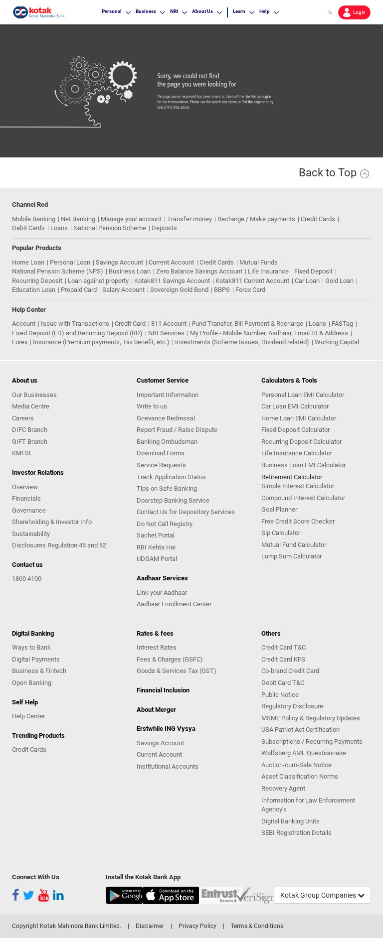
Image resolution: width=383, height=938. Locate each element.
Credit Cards (318, 219)
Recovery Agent (283, 788)
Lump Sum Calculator (291, 556)
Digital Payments (36, 659)
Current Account (171, 262)
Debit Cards (28, 228)
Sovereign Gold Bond (179, 289)
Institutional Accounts (167, 766)
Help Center (28, 716)
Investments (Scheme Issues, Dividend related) (242, 342)
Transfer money (189, 219)
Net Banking (78, 219)
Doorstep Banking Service (173, 500)
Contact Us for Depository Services (186, 512)
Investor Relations (38, 472)
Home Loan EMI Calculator (298, 418)
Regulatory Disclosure (292, 706)
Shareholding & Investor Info (52, 522)
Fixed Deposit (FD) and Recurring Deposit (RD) (77, 333)
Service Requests (161, 465)
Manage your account (131, 219)
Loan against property (98, 280)
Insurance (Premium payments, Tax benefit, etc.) (101, 342)
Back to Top (329, 172)
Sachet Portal (156, 535)
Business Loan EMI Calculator (303, 465)
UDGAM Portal (157, 558)
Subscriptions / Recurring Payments (312, 741)
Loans (59, 228)
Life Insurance (268, 271)
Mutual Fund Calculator (293, 544)
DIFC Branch (29, 429)
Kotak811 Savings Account (172, 280)
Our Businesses (34, 395)
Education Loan (33, 289)
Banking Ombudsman (167, 441)
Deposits (164, 228)
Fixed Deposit (313, 271)
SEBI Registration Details (296, 832)
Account (23, 323)
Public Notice (280, 694)
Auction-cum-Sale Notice (296, 765)
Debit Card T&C (282, 682)
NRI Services (166, 333)
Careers (23, 418)
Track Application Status (171, 477)
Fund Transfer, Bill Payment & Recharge (247, 323)
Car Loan (307, 280)
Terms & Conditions (257, 926)
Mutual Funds (258, 262)
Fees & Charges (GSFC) (170, 659)
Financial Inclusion (163, 690)
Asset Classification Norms (299, 776)
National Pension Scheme (109, 228)
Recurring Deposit (37, 280)
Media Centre (30, 406)
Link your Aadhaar (162, 592)
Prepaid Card (79, 289)
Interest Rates (157, 647)
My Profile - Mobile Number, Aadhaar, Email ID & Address (269, 333)
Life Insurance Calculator (296, 453)
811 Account (169, 323)
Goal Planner (279, 509)
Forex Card (250, 289)
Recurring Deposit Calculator (301, 441)
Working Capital (337, 342)
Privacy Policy (197, 926)
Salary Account (123, 289)
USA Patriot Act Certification (300, 729)
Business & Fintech (39, 670)
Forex (19, 342)
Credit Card (130, 323)
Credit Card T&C (283, 647)
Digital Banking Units (290, 821)
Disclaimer (150, 926)
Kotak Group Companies (319, 895)
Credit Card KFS (283, 659)
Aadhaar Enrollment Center (174, 604)
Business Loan (130, 271)
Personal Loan (70, 262)
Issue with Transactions (75, 323)
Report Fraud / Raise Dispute (177, 429)
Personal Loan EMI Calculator (302, 395)
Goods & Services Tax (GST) (176, 670)
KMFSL (22, 453)
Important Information (167, 395)
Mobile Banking (33, 219)
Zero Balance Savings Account (199, 271)
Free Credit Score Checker (298, 521)
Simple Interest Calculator (297, 486)
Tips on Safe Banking (167, 488)
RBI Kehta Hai (156, 547)
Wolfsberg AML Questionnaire (303, 753)
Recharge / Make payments (256, 219)
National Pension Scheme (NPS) (57, 271)
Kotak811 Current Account (252, 280)
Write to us (152, 406)
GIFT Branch (29, 441)
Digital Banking (33, 633)
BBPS (222, 289)
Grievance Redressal (166, 418)
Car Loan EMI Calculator (295, 406)
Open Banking (31, 682)
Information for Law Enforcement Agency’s (308, 805)
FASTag (342, 323)
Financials (26, 498)
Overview (25, 487)
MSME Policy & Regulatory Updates (310, 718)
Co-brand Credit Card (290, 670)
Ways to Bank (31, 647)
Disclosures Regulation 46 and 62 (59, 545)
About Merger (156, 709)
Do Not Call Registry (164, 524)
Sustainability (31, 533)
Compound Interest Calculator (303, 498)
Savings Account (119, 262)
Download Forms (161, 453)
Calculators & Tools (289, 380)
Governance (29, 510)
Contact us (27, 564)
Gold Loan (339, 280)
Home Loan (28, 262)
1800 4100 (26, 578)
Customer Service (163, 380)
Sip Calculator (280, 532)
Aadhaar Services (162, 578)
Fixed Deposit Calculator (295, 429)
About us (24, 380)
